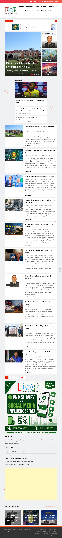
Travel (37, 11)
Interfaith (51, 6)
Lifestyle (51, 15)
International (13, 513)
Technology (44, 15)
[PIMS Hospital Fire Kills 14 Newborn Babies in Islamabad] (14, 131)
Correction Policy (53, 531)
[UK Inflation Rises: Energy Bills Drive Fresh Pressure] (14, 306)
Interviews (51, 11)
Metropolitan (29, 6)
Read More (27, 145)
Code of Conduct (53, 529)
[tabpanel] (23, 54)
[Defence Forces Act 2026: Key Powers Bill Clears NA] (14, 229)
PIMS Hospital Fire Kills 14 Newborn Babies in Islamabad (19, 452)
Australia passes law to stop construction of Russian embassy (49, 518)
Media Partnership (48, 1)
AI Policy (45, 531)
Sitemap (50, 535)
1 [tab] (32, 74)
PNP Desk (10, 520)
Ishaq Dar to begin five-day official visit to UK (39, 176)
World (37, 6)
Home (31, 1)
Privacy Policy (36, 533)
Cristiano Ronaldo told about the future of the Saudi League (31, 518)
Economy (9, 59)
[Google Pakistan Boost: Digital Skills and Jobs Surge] (14, 330)
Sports (32, 11)
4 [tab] (39, 74)
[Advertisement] (31, 484)
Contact (56, 1)
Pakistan (13, 135)
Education (43, 6)
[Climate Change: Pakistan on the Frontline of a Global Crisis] (14, 281)
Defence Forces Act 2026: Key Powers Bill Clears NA (18, 464)
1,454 (21, 377)
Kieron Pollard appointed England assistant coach (30, 96)
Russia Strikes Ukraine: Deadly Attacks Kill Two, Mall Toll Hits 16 (21, 461)
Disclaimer (54, 533)
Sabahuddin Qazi (30, 155)
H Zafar (19, 105)
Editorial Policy (37, 531)
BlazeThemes (7, 531)
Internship (40, 1)
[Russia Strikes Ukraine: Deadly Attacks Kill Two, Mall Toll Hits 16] (14, 205)
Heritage (25, 11)
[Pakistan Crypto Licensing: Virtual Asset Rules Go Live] (9, 27)
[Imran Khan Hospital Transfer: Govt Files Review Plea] (14, 356)
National (21, 6)
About (35, 1)
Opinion (43, 11)
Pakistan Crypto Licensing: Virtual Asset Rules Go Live (21, 65)
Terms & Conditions (46, 533)
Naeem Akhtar (29, 179)
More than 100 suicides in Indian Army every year (13, 518)
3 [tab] (37, 74)
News (14, 59)
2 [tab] (34, 74)
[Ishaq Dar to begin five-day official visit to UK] (47, 27)
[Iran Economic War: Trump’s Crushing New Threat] (14, 255)
